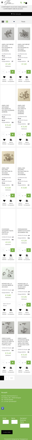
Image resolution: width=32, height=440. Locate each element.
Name (13, 418)
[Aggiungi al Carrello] (12, 72)
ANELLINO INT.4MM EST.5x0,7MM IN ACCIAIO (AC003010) (7, 171)
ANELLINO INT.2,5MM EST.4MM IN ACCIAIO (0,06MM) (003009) (22, 109)
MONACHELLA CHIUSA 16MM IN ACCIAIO (7, 285)
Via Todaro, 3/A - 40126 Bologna (11, 398)
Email (5, 418)
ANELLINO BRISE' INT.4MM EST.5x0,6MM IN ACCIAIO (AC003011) (8, 48)
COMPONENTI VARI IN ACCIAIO (13, 9)
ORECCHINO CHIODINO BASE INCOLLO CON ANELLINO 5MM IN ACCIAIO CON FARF (23, 342)
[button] (7, 432)
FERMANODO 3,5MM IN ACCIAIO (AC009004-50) (24, 230)
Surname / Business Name (23, 420)
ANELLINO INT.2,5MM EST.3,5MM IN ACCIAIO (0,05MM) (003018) (8, 109)
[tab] (4, 22)
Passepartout (23, 439)
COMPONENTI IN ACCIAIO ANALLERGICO (14, 7)
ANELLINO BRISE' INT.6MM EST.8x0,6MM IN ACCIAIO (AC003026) (24, 48)
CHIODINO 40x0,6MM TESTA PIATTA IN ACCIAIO (7, 231)
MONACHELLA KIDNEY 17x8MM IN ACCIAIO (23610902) (23, 286)
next (11, 378)
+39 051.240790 (8, 399)
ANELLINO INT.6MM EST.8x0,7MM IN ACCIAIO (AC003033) (23, 171)
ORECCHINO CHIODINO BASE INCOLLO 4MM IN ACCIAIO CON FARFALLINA (8, 342)
